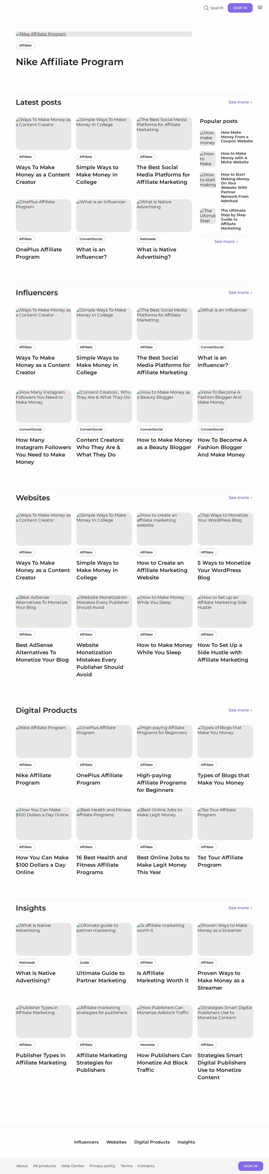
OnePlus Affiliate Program (39, 253)
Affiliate (25, 45)
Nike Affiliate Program (70, 61)
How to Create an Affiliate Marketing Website (162, 570)
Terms (126, 1165)
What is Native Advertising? (156, 253)
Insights (186, 1142)
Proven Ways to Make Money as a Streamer (221, 980)
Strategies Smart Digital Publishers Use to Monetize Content (222, 1066)
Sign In (250, 1166)
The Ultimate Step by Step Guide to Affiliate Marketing (233, 219)
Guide (84, 962)
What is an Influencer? (91, 253)
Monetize (147, 1045)
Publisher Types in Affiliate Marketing (41, 1059)
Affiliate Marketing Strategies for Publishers (101, 1062)
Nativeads (148, 239)
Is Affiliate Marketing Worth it (163, 977)
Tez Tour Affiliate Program (220, 861)
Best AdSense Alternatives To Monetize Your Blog (42, 652)
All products (44, 1165)
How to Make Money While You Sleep (165, 649)
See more (239, 102)
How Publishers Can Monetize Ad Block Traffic (164, 1062)
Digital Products (152, 1142)
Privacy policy (103, 1165)
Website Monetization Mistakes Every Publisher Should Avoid (99, 660)
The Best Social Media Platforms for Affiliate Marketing (163, 174)
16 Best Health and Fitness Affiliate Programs (101, 864)
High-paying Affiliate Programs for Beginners (161, 782)
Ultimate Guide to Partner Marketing (101, 977)
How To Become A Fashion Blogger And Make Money (222, 447)
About (22, 1165)
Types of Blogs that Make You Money (223, 779)
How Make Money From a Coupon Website (237, 137)
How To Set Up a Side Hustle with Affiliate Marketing (223, 652)
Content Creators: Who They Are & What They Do (100, 447)
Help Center (72, 1165)
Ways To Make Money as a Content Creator (43, 174)
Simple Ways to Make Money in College (97, 174)
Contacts (146, 1165)
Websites (116, 1142)
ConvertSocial (91, 239)
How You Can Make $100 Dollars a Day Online (42, 864)
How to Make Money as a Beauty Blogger (165, 443)
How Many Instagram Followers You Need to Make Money (43, 451)
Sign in (240, 8)
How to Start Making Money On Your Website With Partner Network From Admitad (235, 187)
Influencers (86, 1142)
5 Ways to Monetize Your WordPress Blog (224, 570)
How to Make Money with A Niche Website (235, 158)
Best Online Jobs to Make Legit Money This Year (163, 864)
